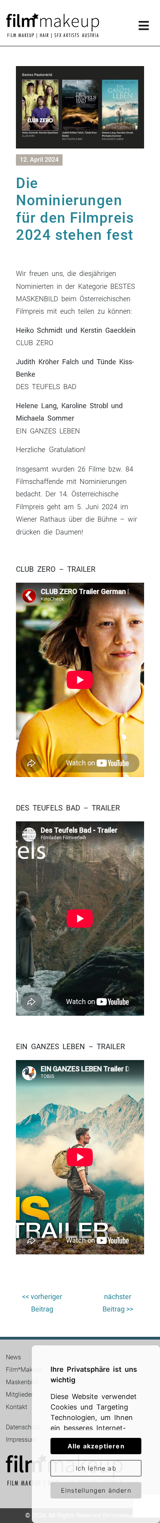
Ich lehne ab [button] (96, 1468)
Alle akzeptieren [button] (96, 1446)
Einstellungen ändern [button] (96, 1490)
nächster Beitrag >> (118, 1302)
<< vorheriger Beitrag (42, 1302)
